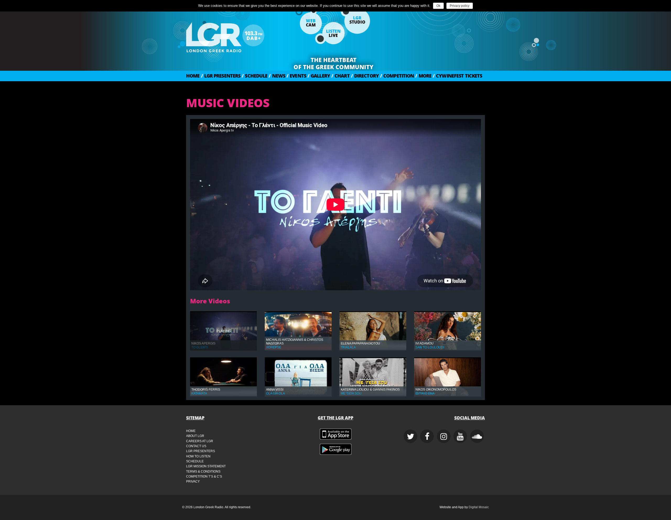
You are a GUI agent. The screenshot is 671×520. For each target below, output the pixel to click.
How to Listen (198, 456)
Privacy (193, 481)
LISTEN (333, 33)
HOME (193, 76)
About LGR (195, 436)
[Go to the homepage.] (238, 35)
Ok (438, 6)
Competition (397, 76)
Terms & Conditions (203, 471)
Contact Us (196, 446)
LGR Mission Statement (206, 466)
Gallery (318, 76)
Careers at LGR (199, 441)
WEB (311, 23)
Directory (365, 76)
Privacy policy (459, 6)
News (277, 76)
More (423, 76)
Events (296, 76)
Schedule (254, 76)
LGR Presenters (221, 76)
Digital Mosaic (479, 507)
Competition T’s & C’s (204, 476)
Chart (340, 76)
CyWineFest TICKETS (457, 76)
